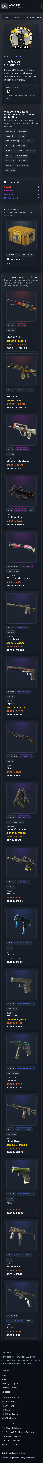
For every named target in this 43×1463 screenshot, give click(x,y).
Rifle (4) (23, 160)
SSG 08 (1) (10, 131)
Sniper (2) (10, 170)
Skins (3, 1379)
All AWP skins (7, 1406)
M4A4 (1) (23, 131)
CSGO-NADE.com (9, 1453)
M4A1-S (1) (27, 141)
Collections (17, 17)
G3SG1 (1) (31, 151)
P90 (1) (21, 136)
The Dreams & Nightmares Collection (18, 1432)
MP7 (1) (9, 155)
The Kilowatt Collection (11, 1428)
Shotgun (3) (23, 165)
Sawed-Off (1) (12, 141)
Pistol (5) (10, 160)
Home (5, 17)
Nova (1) (22, 146)
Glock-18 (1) (22, 155)
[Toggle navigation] (38, 6)
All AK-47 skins (8, 1401)
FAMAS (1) (10, 136)
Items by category (9, 1383)
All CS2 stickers (8, 1418)
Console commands (10, 1388)
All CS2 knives (7, 1410)
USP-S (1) (10, 146)
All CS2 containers (9, 1414)
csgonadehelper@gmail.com (22, 1458)
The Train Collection (10, 1440)
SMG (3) (9, 165)
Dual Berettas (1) (14, 151)
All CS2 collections (9, 1444)
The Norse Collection (11, 1436)
